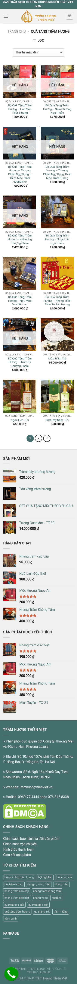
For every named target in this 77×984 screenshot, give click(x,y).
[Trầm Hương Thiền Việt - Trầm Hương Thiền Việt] (38, 16)
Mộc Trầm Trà (57, 358)
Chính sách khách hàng (27, 969)
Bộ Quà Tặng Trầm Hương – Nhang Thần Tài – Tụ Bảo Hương (57, 300)
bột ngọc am (64, 877)
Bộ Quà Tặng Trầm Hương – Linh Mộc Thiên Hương (20, 108)
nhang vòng (40, 897)
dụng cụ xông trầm (38, 884)
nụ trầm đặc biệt (38, 904)
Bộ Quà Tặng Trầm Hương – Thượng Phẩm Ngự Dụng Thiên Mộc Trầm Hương (57, 172)
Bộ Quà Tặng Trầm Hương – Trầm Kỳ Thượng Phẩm (20, 362)
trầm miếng (61, 911)
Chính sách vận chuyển (20, 844)
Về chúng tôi (57, 969)
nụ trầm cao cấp (14, 904)
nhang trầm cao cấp (16, 891)
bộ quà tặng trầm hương (19, 877)
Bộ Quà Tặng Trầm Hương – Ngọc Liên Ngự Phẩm (57, 239)
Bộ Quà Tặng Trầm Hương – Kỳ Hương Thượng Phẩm (20, 239)
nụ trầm (56, 897)
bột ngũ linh (45, 877)
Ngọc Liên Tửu (20, 420)
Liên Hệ (45, 972)
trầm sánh (10, 918)
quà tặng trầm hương (17, 911)
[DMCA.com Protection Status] (24, 811)
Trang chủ (16, 31)
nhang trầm (61, 884)
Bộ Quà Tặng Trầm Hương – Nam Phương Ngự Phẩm (57, 108)
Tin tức (32, 972)
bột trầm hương (13, 884)
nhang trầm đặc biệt (16, 897)
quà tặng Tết (42, 911)
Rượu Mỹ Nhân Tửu (57, 420)
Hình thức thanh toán (18, 849)
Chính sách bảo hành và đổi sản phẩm (31, 839)
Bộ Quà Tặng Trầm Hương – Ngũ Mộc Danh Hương (20, 300)
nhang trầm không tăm (47, 891)
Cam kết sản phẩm (17, 855)
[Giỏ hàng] (70, 16)
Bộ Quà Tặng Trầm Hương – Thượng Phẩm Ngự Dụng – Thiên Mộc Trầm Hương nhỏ (20, 174)
